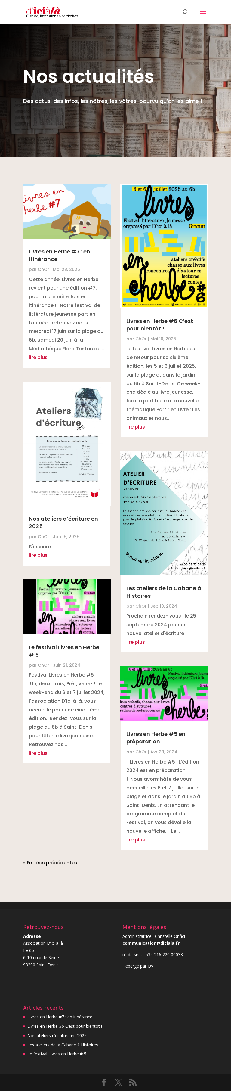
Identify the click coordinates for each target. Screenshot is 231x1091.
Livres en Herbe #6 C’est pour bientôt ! (159, 324)
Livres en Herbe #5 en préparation (156, 737)
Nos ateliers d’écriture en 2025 (57, 1035)
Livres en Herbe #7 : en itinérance (59, 1017)
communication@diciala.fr (151, 943)
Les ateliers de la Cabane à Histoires (62, 1045)
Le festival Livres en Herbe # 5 (56, 1054)
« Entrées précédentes (50, 862)
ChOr (43, 269)
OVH (152, 966)
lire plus (38, 357)
